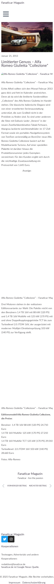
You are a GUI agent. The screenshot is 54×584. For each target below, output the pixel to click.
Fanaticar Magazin (12, 2)
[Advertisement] (27, 200)
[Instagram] (11, 539)
